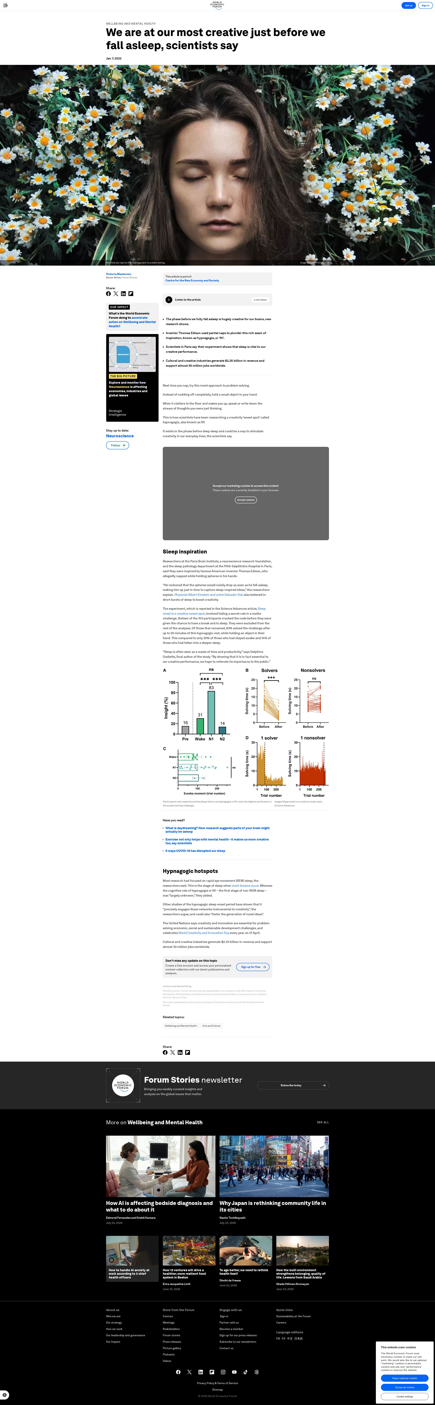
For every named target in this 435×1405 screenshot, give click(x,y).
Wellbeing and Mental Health (130, 23)
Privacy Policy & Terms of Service (217, 1383)
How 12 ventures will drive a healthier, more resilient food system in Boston (184, 1273)
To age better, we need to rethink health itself (244, 1272)
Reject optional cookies (404, 1378)
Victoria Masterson (118, 274)
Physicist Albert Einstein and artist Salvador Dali (208, 594)
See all (323, 1122)
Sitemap (217, 1389)
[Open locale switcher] (4, 1395)
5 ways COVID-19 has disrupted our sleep (195, 851)
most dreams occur (245, 885)
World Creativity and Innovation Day (203, 933)
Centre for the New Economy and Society (192, 280)
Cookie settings (405, 1396)
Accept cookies (246, 499)
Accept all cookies (404, 1387)
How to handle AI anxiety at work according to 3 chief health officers (129, 1273)
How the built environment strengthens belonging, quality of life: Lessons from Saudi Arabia (300, 1273)
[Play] (169, 299)
